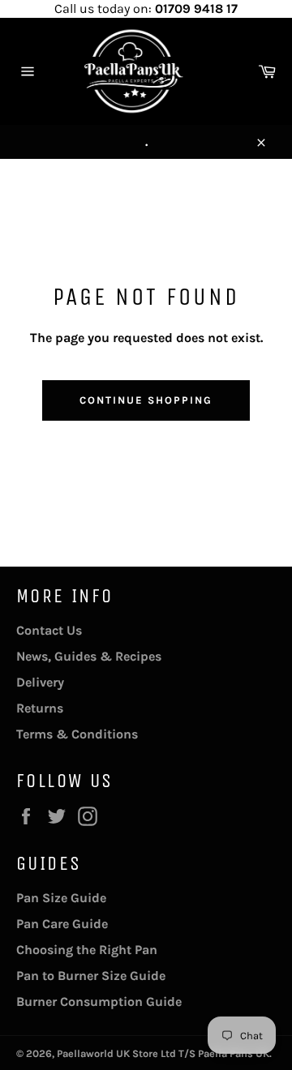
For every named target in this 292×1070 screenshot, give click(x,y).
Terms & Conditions (77, 734)
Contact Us (49, 630)
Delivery (40, 682)
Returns (39, 708)
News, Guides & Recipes (88, 656)
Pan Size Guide (61, 897)
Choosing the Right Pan (86, 949)
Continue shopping (145, 400)
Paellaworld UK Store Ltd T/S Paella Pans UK (163, 1053)
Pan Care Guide (62, 923)
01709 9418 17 (196, 8)
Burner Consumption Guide (99, 1001)
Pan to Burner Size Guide (90, 975)
